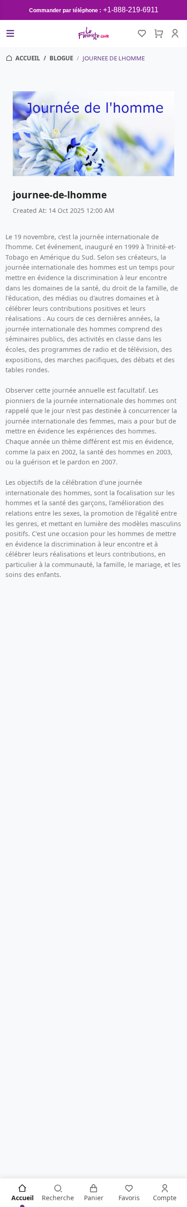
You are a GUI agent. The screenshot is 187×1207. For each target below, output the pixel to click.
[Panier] (158, 33)
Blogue (61, 58)
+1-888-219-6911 (130, 10)
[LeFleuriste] (93, 33)
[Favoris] (142, 33)
